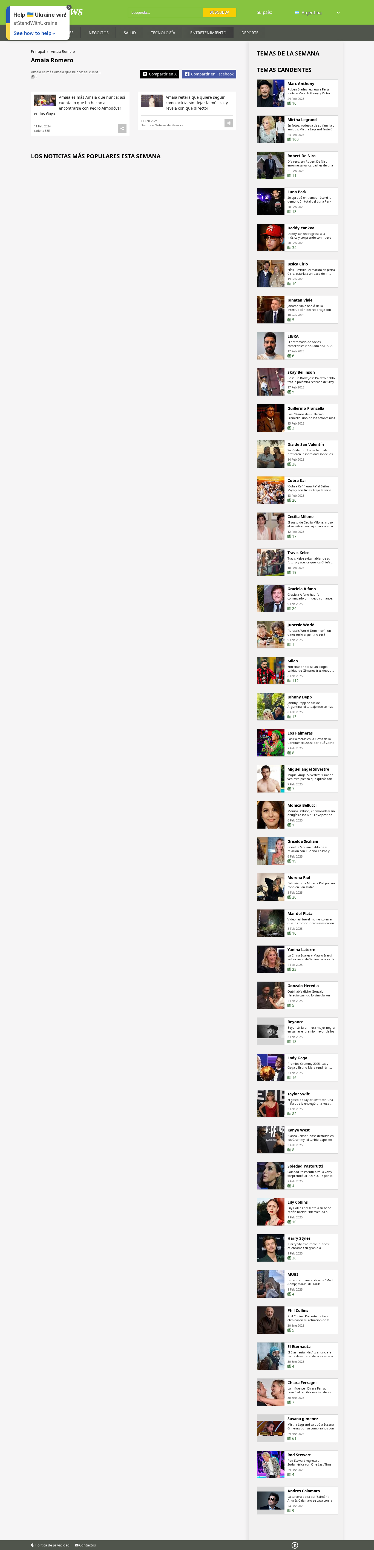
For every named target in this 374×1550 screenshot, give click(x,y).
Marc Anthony (300, 83)
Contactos (87, 1545)
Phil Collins (297, 1310)
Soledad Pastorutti (305, 1166)
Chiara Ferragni (302, 1382)
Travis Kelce (298, 552)
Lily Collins (297, 1202)
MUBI (292, 1274)
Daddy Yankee (300, 228)
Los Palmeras (300, 733)
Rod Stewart (299, 1454)
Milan (292, 661)
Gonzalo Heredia (303, 985)
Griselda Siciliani (302, 841)
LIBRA (293, 336)
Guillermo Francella (305, 408)
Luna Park (297, 191)
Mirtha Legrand (302, 119)
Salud (130, 32)
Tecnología (163, 32)
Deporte (249, 32)
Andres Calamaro (303, 1490)
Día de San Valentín (305, 444)
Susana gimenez (302, 1418)
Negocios (99, 32)
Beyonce (295, 1021)
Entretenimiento (208, 32)
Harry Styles (298, 1238)
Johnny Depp (299, 697)
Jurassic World (301, 624)
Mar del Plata (299, 913)
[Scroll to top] (295, 1545)
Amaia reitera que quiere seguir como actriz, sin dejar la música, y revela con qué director (197, 103)
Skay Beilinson (301, 372)
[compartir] (122, 128)
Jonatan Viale (299, 300)
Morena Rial (298, 877)
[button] (317, 12)
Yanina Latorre (301, 949)
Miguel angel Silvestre (308, 769)
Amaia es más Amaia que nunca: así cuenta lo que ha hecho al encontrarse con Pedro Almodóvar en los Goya (79, 105)
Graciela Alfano (301, 588)
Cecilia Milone (300, 516)
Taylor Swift (298, 1094)
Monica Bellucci (302, 805)
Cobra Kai (296, 480)
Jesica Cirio (297, 264)
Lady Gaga (297, 1057)
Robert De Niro (301, 155)
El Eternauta (298, 1346)
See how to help (32, 33)
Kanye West (298, 1130)
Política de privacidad (52, 1545)
